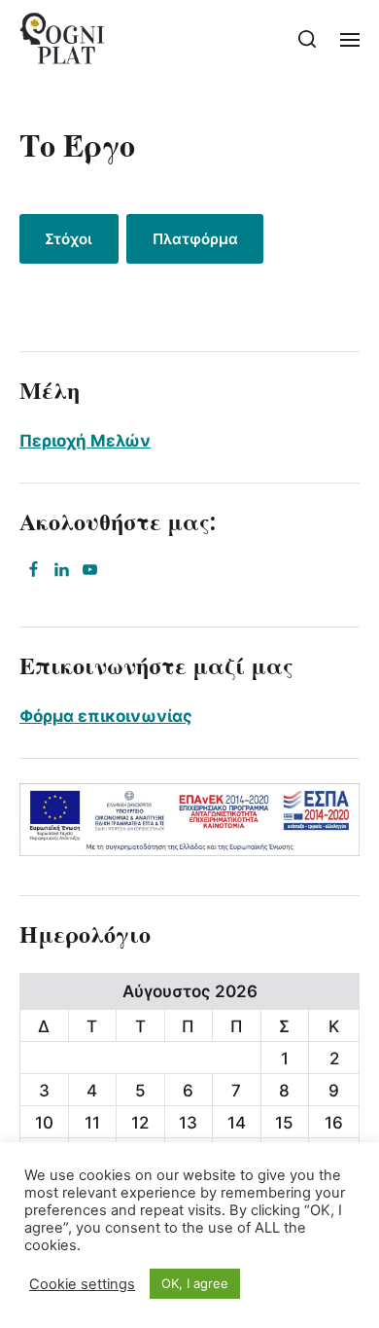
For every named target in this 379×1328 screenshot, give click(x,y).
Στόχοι (68, 239)
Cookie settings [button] (82, 1284)
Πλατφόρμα (195, 239)
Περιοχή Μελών (85, 440)
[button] (307, 39)
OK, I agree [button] (194, 1283)
